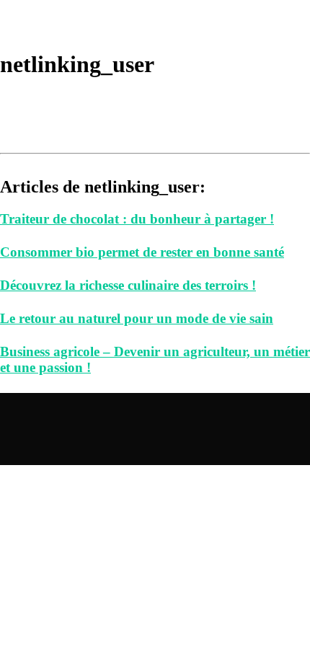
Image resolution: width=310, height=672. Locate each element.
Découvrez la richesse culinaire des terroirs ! (128, 285)
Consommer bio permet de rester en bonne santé (142, 252)
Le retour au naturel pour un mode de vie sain (136, 318)
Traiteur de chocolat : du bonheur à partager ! (137, 218)
